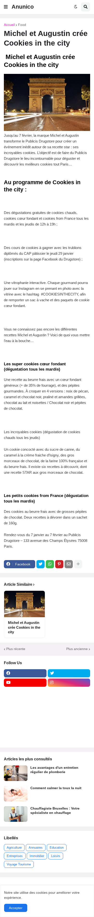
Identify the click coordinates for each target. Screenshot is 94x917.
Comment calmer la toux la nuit (55, 788)
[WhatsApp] (50, 564)
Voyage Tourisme (19, 864)
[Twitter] (40, 564)
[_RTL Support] (25, 720)
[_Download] (25, 711)
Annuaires (36, 847)
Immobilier (37, 856)
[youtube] (25, 683)
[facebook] (25, 673)
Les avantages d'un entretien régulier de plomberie (54, 770)
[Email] (69, 564)
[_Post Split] (69, 701)
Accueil (9, 24)
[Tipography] (69, 729)
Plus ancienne (77, 649)
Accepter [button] (15, 908)
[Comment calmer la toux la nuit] (15, 793)
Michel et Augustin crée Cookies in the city (24, 627)
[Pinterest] (59, 564)
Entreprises (15, 856)
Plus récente (15, 649)
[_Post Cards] (25, 701)
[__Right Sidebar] (69, 692)
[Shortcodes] (25, 739)
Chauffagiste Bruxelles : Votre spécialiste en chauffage (55, 810)
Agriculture (14, 847)
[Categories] (25, 729)
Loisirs (55, 856)
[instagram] (69, 683)
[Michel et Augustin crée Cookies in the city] (24, 604)
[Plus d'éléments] (78, 564)
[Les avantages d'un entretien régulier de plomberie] (15, 773)
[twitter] (69, 673)
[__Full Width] (25, 692)
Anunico (23, 7)
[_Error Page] (69, 711)
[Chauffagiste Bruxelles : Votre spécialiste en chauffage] (15, 814)
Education (57, 847)
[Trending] (69, 720)
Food (22, 24)
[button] (6, 7)
